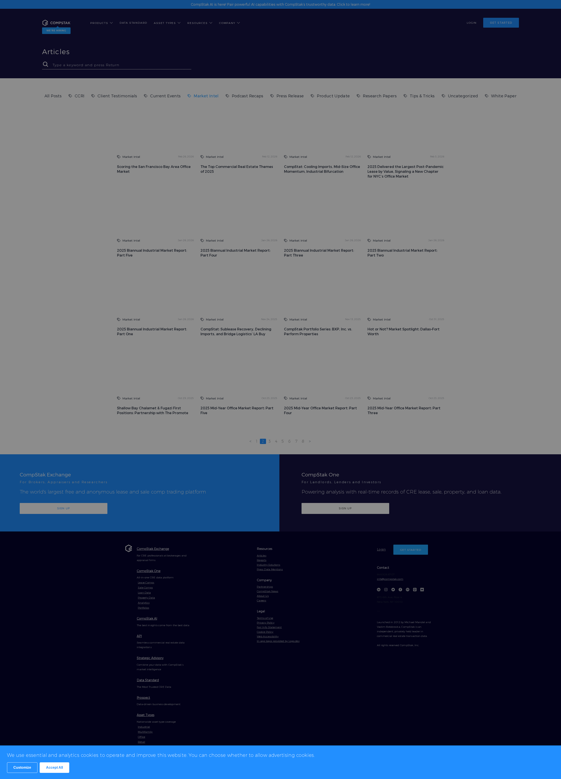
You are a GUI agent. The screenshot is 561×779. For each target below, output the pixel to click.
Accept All (54, 767)
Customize (22, 767)
